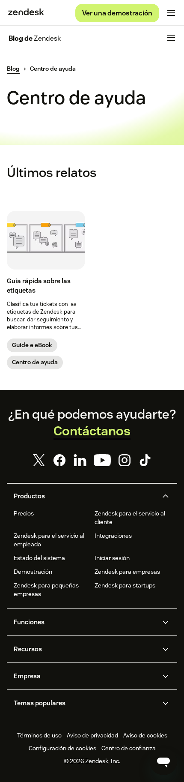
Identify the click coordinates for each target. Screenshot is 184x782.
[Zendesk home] (26, 13)
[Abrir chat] (163, 761)
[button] (85, 496)
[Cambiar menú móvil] (171, 12)
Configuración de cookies (62, 748)
